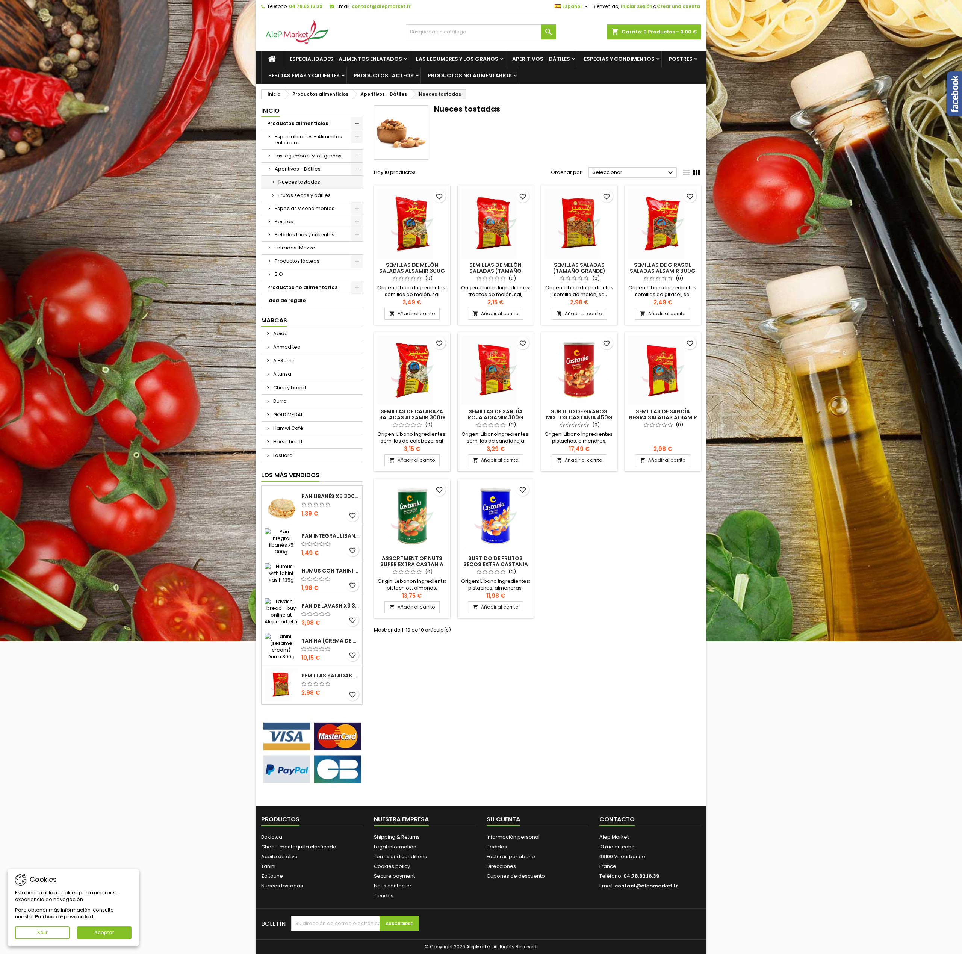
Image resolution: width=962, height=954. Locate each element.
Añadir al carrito (412, 313)
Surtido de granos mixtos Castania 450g (579, 414)
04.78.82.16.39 (305, 6)
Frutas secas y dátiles (304, 195)
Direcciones (501, 866)
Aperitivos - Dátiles (541, 59)
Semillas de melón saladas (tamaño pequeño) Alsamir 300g (495, 271)
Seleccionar (634, 172)
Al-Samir (283, 360)
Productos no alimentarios (470, 75)
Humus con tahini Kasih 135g (330, 571)
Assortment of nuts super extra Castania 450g (411, 564)
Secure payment (394, 876)
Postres (681, 59)
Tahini (268, 866)
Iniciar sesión (636, 6)
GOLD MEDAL (287, 414)
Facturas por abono (511, 856)
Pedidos (497, 846)
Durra (279, 401)
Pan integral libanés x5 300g (330, 536)
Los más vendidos (290, 475)
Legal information (395, 846)
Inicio (270, 110)
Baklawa (271, 837)
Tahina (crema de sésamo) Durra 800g (330, 641)
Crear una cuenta (678, 6)
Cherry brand (289, 387)
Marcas (274, 320)
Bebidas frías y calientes (304, 75)
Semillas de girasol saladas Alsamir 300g (663, 268)
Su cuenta (503, 819)
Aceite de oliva (279, 856)
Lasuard (282, 455)
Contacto (617, 819)
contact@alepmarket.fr (381, 6)
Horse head (287, 441)
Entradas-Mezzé (295, 247)
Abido (280, 333)
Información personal (513, 837)
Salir (42, 932)
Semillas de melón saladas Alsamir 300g (412, 268)
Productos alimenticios (297, 123)
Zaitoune (272, 876)
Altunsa (281, 374)
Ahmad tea (286, 347)
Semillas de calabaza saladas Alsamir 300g (412, 414)
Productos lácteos (384, 75)
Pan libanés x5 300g (330, 496)
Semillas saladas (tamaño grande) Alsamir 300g (330, 676)
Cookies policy (392, 866)
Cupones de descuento (516, 876)
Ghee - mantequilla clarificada (298, 846)
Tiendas (383, 895)
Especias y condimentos (619, 59)
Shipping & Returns (397, 837)
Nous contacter (392, 885)
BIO (279, 274)
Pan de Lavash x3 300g (330, 606)
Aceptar (104, 932)
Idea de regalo (286, 300)
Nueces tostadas (299, 182)
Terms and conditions (400, 856)
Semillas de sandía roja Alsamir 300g (495, 414)
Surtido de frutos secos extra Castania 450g (495, 564)
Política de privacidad (64, 916)
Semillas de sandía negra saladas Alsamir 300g (663, 417)
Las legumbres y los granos (457, 59)
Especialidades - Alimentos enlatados (346, 59)
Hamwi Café (287, 428)
